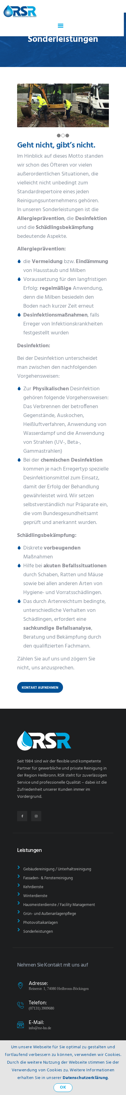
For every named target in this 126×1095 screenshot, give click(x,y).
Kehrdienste (33, 887)
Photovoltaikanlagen (40, 923)
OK (63, 1087)
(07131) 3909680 (41, 1008)
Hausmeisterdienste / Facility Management (59, 905)
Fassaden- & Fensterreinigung (48, 878)
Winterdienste (35, 896)
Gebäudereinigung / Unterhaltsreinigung (57, 869)
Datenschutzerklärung (85, 1077)
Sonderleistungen (38, 931)
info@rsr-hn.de (40, 1028)
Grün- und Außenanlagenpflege (49, 914)
